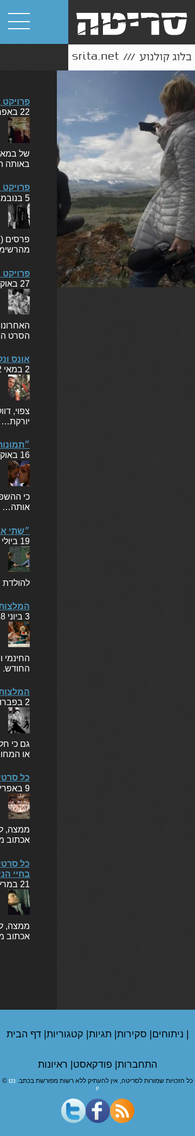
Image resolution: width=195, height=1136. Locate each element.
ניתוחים (169, 1034)
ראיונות (54, 1064)
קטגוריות (66, 1034)
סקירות (133, 1034)
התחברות (137, 1064)
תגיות (101, 1034)
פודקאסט (94, 1064)
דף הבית (25, 1034)
